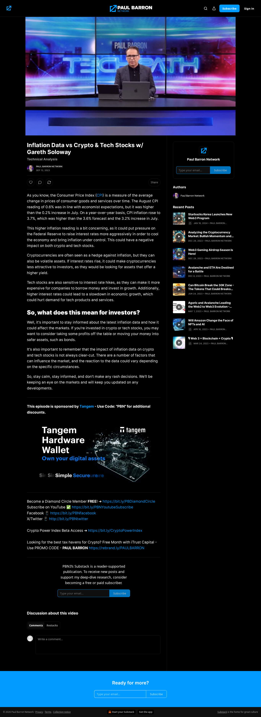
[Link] (22, 312)
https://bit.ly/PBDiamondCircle (129, 501)
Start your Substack (123, 712)
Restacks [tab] (52, 625)
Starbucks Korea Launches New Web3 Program (210, 216)
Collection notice (62, 712)
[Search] (205, 8)
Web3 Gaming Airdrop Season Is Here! (210, 252)
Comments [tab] (36, 625)
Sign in (249, 8)
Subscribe (229, 8)
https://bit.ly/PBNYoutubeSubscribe (102, 507)
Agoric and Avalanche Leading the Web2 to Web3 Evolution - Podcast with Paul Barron (209, 305)
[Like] (31, 182)
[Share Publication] (214, 8)
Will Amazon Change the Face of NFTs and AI (210, 322)
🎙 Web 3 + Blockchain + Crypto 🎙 (210, 338)
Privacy (39, 712)
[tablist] (43, 625)
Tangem (86, 406)
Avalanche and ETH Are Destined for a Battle (211, 269)
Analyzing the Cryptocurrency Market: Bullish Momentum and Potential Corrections (209, 234)
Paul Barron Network (49, 166)
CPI (100, 195)
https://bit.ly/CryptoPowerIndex (115, 530)
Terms (48, 712)
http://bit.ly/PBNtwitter (68, 519)
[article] (203, 219)
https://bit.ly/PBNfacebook (73, 513)
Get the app (145, 712)
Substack (222, 712)
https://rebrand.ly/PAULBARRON (116, 548)
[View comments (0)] (243, 76)
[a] (179, 219)
